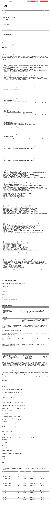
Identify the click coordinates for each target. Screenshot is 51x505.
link (31, 468)
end (13, 44)
